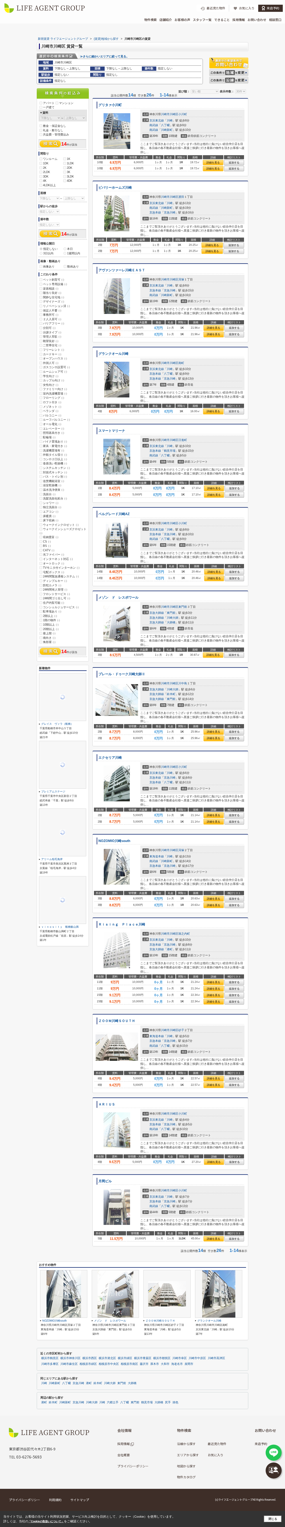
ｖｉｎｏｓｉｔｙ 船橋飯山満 (60, 926)
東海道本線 (156, 856)
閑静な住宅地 (53, 297)
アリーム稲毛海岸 (52, 859)
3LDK (70, 176)
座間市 (189, 1364)
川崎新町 (167, 130)
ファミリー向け (55, 389)
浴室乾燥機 (52, 485)
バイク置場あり (55, 441)
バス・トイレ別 (55, 476)
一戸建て (49, 107)
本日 (70, 249)
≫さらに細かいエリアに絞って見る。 (104, 56)
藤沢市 (144, 1364)
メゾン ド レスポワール (118, 597)
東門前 (182, 606)
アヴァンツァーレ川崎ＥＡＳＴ (121, 270)
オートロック (53, 563)
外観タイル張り (55, 454)
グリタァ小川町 (110, 105)
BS (47, 545)
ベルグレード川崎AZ (114, 514)
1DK (46, 163)
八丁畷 (165, 125)
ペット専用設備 (55, 284)
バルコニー (52, 415)
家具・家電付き (55, 446)
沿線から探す (186, 1443)
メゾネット (52, 406)
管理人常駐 (52, 336)
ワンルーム (50, 159)
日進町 (182, 440)
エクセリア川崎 (110, 757)
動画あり (73, 266)
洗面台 (49, 494)
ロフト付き (52, 402)
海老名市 (177, 1364)
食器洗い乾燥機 (55, 463)
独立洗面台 (52, 507)
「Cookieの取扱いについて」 (46, 1521)
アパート (49, 103)
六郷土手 (112, 1402)
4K (45, 180)
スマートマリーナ (111, 430)
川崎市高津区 (216, 1358)
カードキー (52, 354)
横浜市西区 (89, 1358)
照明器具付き (53, 432)
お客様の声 (182, 19)
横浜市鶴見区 (50, 1358)
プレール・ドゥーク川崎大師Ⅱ (121, 674)
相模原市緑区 (88, 1364)
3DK (46, 176)
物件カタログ (186, 1477)
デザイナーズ (53, 301)
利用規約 (55, 1500)
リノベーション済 (56, 306)
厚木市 (154, 1364)
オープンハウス (55, 358)
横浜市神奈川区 (70, 1358)
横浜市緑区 (125, 1358)
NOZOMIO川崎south (114, 841)
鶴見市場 (169, 450)
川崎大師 (172, 617)
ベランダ (50, 411)
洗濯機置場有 (53, 450)
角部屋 (49, 642)
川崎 (170, 120)
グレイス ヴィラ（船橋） (57, 723)
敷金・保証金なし (54, 125)
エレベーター (53, 428)
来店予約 (261, 1443)
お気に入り (215, 1455)
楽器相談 (50, 288)
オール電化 (52, 424)
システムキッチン (56, 468)
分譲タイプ (52, 332)
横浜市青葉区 (142, 1358)
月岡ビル (105, 1181)
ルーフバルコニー (56, 419)
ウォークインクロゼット (61, 524)
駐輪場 (49, 437)
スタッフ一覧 (202, 19)
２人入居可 (52, 319)
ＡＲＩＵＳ (106, 1104)
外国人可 (50, 363)
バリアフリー (53, 323)
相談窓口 (275, 19)
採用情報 (238, 19)
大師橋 (171, 622)
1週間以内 (73, 253)
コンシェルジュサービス (61, 607)
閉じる (273, 1519)
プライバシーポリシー (133, 1466)
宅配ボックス (53, 572)
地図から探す (186, 1466)
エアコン (50, 511)
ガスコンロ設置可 (56, 367)
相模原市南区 (129, 1364)
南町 (181, 363)
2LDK (46, 172)
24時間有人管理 (55, 589)
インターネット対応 (58, 559)
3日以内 (48, 253)
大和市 (165, 1364)
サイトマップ (79, 1500)
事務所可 (50, 314)
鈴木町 (171, 694)
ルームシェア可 (55, 371)
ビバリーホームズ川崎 (115, 187)
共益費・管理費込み (56, 134)
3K (68, 172)
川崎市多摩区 (50, 1364)
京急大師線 (156, 612)
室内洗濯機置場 (55, 393)
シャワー (50, 503)
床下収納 (50, 520)
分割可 (49, 328)
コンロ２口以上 (55, 459)
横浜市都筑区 (162, 1358)
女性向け (50, 384)
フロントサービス (56, 594)
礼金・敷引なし (53, 130)
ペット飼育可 (53, 279)
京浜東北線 (156, 120)
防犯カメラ (52, 585)
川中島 (182, 683)
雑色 (175, 1402)
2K (45, 167)
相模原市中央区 (109, 1364)
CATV (48, 550)
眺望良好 (50, 341)
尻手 (168, 1402)
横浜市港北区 (107, 1358)
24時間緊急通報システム (61, 576)
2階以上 (50, 616)
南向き (49, 637)
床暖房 (49, 516)
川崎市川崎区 (169, 114)
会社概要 (123, 1455)
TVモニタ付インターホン (61, 567)
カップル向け (53, 380)
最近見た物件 (217, 1443)
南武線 (153, 125)
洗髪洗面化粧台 (55, 498)
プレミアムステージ (53, 791)
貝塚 (181, 279)
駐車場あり (52, 611)
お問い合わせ (257, 19)
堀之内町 (184, 933)
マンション (66, 103)
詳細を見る (213, 162)
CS (47, 541)
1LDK (70, 163)
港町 (170, 949)
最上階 (49, 633)
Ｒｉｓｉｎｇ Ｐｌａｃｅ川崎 (121, 924)
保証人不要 (52, 310)
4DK (69, 180)
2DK (69, 167)
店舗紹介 (165, 19)
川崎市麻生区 (69, 1364)
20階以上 (51, 629)
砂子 (181, 1030)
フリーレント (53, 349)
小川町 (182, 114)
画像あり (49, 266)
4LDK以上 (49, 185)
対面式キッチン (55, 472)
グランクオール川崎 (113, 353)
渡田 (181, 196)
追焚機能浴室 (53, 481)
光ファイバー (53, 554)
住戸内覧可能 (53, 602)
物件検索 (150, 19)
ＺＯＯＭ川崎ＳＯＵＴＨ (116, 1021)
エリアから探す (188, 1455)
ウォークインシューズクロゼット (63, 531)
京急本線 (155, 212)
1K (68, 159)
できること (222, 19)
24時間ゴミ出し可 (56, 598)
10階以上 (51, 624)
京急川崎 (169, 212)
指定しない (50, 249)
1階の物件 (51, 620)
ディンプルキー (55, 581)
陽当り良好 (52, 293)
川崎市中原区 (197, 1358)
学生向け (50, 376)
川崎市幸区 (179, 1358)
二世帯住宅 (52, 345)
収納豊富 (50, 537)
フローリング (53, 397)
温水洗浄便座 (53, 489)
